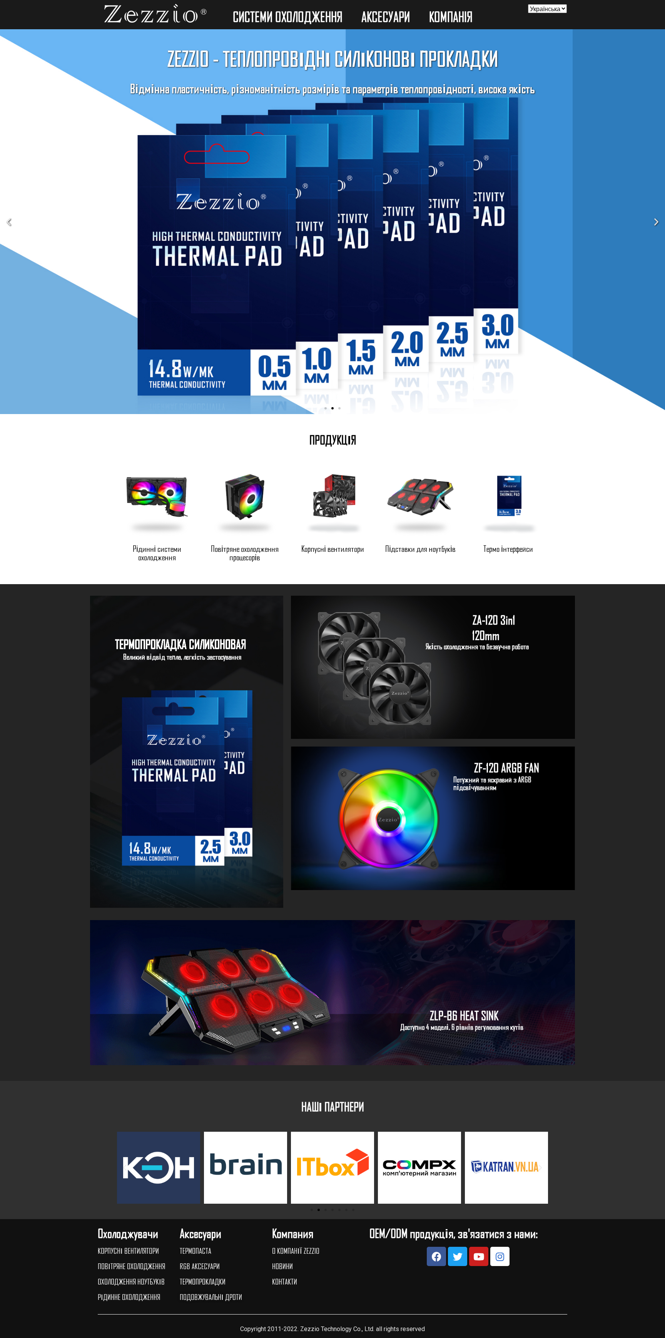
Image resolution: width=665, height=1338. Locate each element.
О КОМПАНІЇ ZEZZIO (295, 1250)
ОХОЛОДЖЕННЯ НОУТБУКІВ (131, 1281)
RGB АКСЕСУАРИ (200, 1266)
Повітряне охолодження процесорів (245, 552)
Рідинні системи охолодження (157, 552)
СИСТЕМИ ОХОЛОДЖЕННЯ (287, 16)
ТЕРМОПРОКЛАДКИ (203, 1281)
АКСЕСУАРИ (385, 16)
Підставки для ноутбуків (420, 548)
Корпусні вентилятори (332, 548)
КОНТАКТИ (284, 1281)
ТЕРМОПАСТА (195, 1250)
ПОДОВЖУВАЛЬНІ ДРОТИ (211, 1296)
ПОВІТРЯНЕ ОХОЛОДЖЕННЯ (131, 1266)
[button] (325, 408)
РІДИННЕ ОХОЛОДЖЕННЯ (129, 1296)
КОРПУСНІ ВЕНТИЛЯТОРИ (128, 1250)
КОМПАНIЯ (450, 16)
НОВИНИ (282, 1266)
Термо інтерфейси (508, 548)
